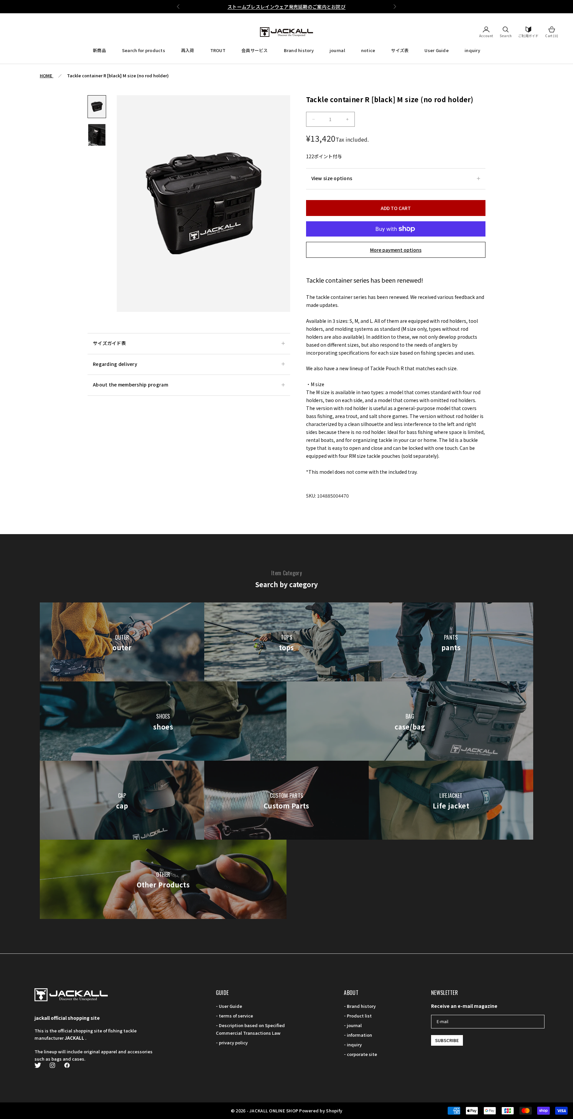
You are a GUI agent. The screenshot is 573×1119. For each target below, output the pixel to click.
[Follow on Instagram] (52, 1065)
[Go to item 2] (97, 134)
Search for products (143, 50)
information (359, 1035)
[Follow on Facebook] (67, 1065)
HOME (46, 75)
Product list (359, 1016)
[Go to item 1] (97, 106)
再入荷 (187, 50)
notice (368, 50)
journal (337, 50)
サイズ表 (400, 50)
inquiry (472, 50)
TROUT (217, 50)
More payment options (395, 249)
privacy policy (233, 1042)
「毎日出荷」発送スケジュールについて (286, 6)
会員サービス (254, 50)
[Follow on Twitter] (37, 1065)
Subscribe (447, 1040)
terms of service (236, 1016)
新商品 (99, 50)
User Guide (436, 50)
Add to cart (396, 208)
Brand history (299, 50)
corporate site (362, 1054)
